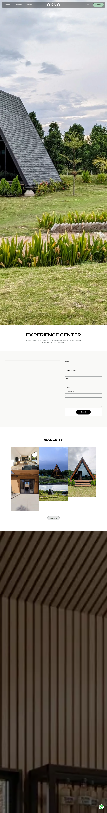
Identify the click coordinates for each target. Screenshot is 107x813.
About (87, 5)
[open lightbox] (25, 458)
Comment (68, 396)
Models (7, 5)
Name (67, 362)
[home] (53, 5)
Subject (67, 387)
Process (19, 5)
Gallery (29, 5)
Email (67, 379)
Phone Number (70, 370)
